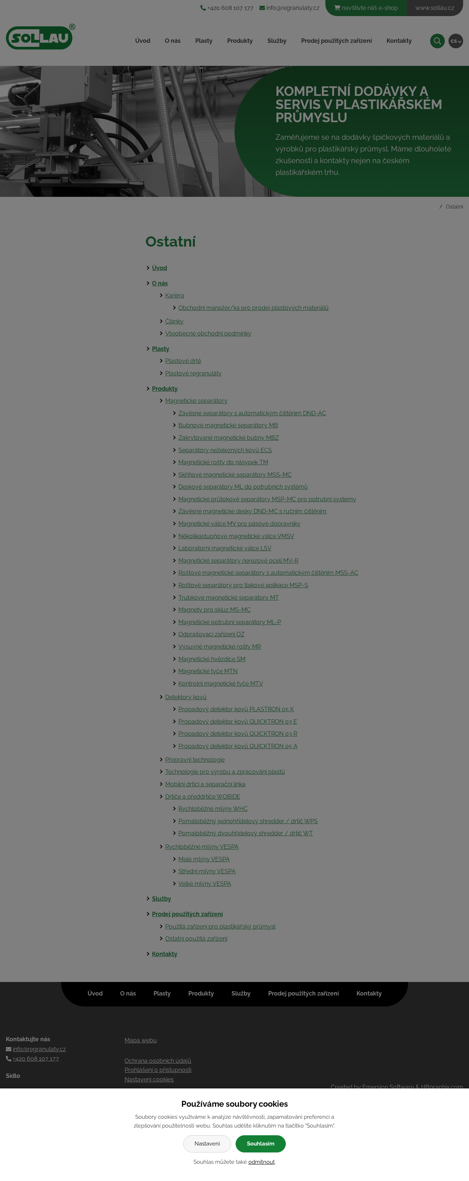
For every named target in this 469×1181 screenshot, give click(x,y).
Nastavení (207, 1143)
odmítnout (261, 1162)
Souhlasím (260, 1143)
